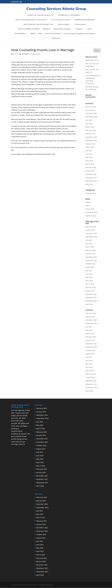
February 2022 (90, 167)
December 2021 (91, 174)
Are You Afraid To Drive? (60, 20)
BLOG (89, 29)
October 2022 (90, 144)
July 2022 (88, 150)
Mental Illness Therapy (61, 29)
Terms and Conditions (53, 34)
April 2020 (89, 184)
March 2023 (89, 127)
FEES (40, 34)
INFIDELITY (47, 29)
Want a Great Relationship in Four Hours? (30, 20)
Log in (87, 206)
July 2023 (88, 120)
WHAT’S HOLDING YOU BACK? (29, 29)
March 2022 (89, 164)
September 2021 (91, 181)
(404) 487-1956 (17, 2)
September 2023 (91, 117)
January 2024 (90, 110)
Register (88, 202)
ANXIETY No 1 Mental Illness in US (40, 15)
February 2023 (90, 130)
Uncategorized (35, 54)
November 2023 (91, 113)
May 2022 (88, 157)
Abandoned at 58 (91, 60)
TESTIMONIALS (20, 34)
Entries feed (89, 209)
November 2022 (91, 140)
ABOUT (33, 34)
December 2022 (91, 137)
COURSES (78, 29)
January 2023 (90, 134)
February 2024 (90, 107)
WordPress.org (90, 216)
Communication (80, 24)
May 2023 (88, 124)
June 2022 (89, 154)
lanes (15, 54)
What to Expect (63, 24)
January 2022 (90, 171)
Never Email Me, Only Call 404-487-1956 (38, 24)
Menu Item (56, 38)
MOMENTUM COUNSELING (84, 20)
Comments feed (91, 212)
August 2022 (89, 147)
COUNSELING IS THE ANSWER (69, 15)
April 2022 (89, 161)
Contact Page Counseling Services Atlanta (79, 34)
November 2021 (91, 178)
